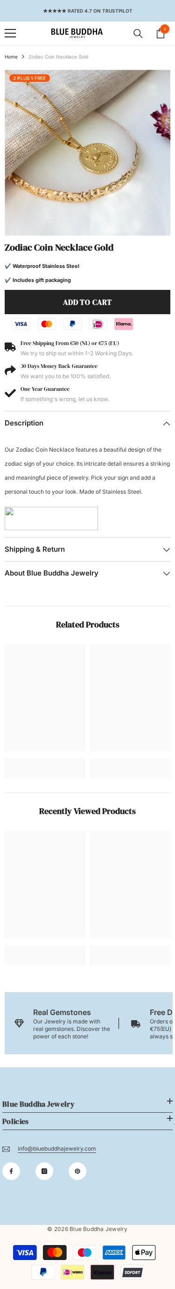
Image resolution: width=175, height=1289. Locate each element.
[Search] (138, 33)
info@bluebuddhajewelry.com (57, 1148)
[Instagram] (44, 1171)
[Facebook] (11, 1171)
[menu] (10, 33)
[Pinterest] (77, 1171)
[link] (45, 761)
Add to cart (87, 302)
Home (11, 56)
